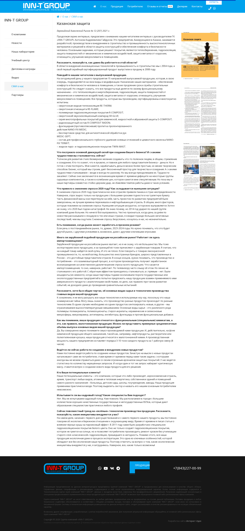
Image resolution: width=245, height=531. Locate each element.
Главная (94, 6)
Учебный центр (20, 60)
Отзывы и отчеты (159, 6)
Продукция (117, 6)
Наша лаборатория (22, 51)
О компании (18, 34)
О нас (103, 6)
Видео (15, 77)
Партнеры (17, 94)
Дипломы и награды (23, 68)
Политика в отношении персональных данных (62, 522)
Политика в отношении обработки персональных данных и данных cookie (111, 522)
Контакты (197, 6)
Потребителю (135, 6)
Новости (16, 42)
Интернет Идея (193, 521)
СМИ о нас (17, 86)
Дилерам (182, 6)
